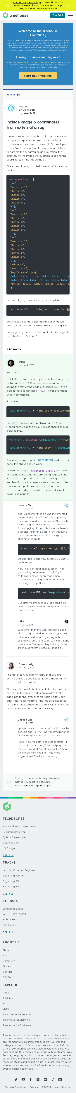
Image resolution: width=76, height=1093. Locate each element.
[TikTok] (52, 1079)
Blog (5, 955)
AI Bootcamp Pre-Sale (25, 2)
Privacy (34, 1087)
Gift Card (8, 977)
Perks (6, 1003)
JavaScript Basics (13, 908)
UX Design (9, 848)
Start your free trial (38, 76)
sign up (38, 785)
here (64, 50)
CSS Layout (9, 924)
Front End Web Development (19, 826)
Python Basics (11, 919)
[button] (8, 5)
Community (9, 960)
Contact (7, 971)
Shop (6, 1008)
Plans (6, 992)
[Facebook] (30, 1079)
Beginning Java (12, 886)
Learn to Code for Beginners (19, 870)
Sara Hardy (45, 460)
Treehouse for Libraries (16, 1019)
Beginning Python (13, 875)
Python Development (15, 837)
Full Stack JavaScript (14, 831)
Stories (7, 966)
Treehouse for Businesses (17, 1025)
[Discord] (60, 1079)
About (6, 950)
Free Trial (58, 15)
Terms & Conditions (15, 1087)
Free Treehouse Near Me (17, 1014)
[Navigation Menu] (70, 15)
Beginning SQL (11, 881)
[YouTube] (23, 1079)
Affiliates (8, 998)
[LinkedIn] (38, 1079)
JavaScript (13, 94)
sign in (26, 785)
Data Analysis (10, 842)
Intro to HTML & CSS (14, 914)
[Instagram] (45, 1079)
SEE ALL (8, 855)
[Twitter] (15, 1079)
